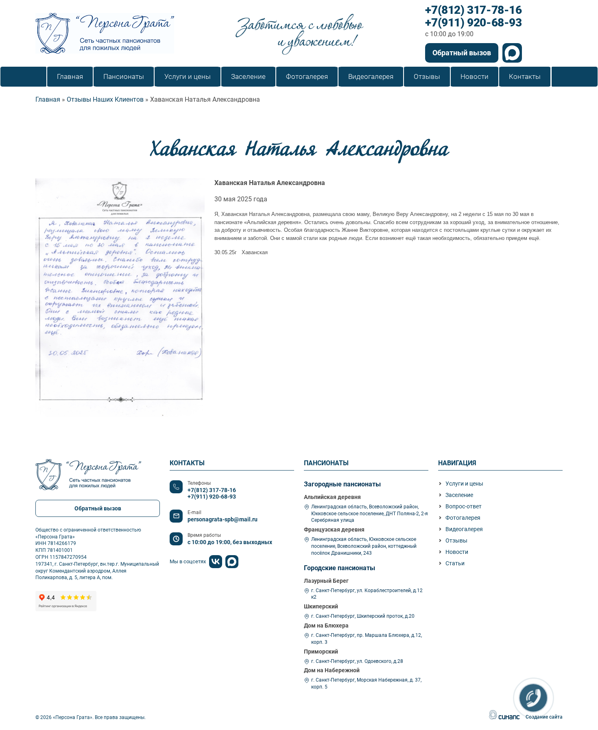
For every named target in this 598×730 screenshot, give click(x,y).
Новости (456, 552)
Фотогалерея (462, 517)
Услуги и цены (464, 483)
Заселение (459, 495)
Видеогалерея (464, 529)
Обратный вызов (461, 52)
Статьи (455, 563)
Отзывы (456, 540)
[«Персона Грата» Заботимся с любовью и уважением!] (104, 33)
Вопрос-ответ (463, 506)
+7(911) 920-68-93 (473, 23)
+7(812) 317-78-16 (473, 10)
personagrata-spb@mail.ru (223, 519)
